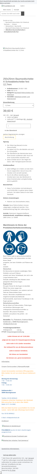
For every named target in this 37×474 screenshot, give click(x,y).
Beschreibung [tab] (9, 137)
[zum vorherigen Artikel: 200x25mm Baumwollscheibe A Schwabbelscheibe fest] (4, 36)
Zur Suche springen (24, 1)
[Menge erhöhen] (32, 126)
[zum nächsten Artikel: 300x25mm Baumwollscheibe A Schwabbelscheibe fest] (8, 36)
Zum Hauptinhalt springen (9, 1)
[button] (18, 6)
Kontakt (16, 10)
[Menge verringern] (4, 126)
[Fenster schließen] (4, 45)
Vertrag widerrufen (9, 455)
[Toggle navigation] (4, 6)
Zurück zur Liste (7, 20)
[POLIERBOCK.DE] (8, 6)
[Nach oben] (1, 472)
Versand (16, 115)
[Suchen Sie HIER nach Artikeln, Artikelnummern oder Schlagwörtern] (22, 13)
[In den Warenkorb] (4, 42)
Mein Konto (7, 10)
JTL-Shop (12, 470)
